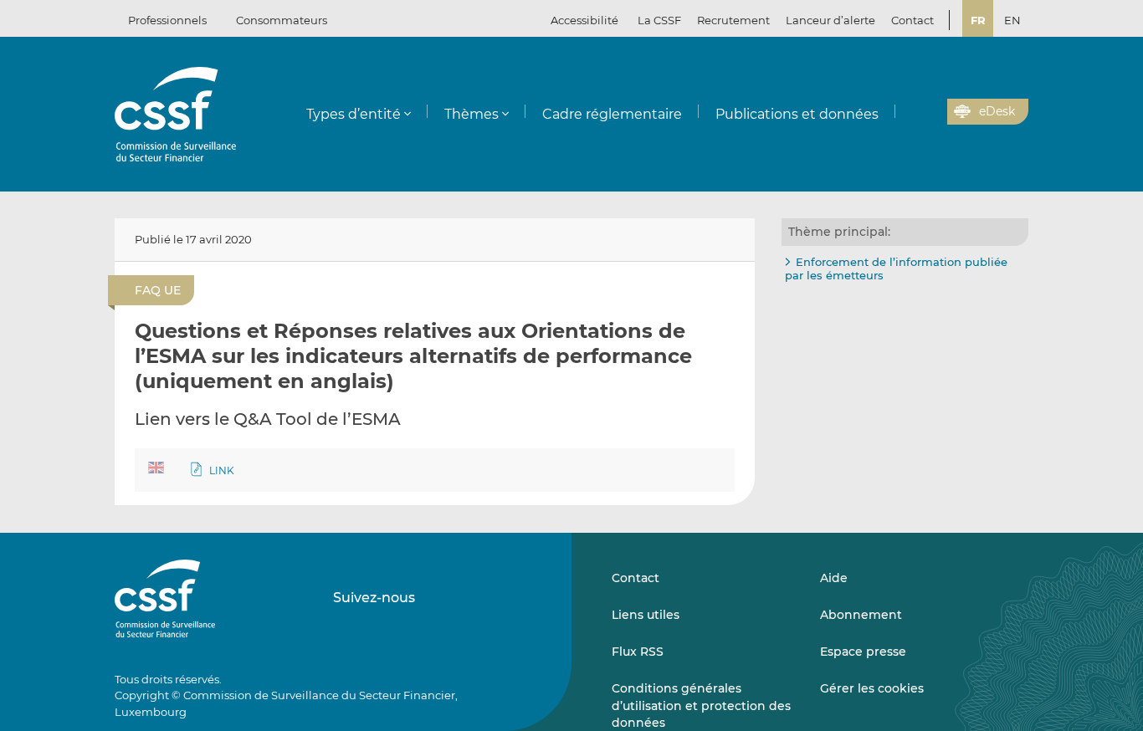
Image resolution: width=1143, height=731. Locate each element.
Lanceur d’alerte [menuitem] (830, 20)
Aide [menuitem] (834, 577)
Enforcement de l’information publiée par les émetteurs (896, 268)
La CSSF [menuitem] (659, 20)
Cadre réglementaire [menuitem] (612, 114)
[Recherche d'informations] (908, 112)
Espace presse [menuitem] (863, 651)
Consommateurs (281, 20)
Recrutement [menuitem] (733, 20)
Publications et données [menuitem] (797, 114)
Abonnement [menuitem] (861, 614)
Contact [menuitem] (912, 20)
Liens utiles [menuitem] (645, 614)
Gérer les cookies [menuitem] (872, 688)
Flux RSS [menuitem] (638, 651)
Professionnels (167, 20)
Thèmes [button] (471, 114)
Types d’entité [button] (353, 114)
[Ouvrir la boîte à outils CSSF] (928, 112)
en (1012, 20)
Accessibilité (584, 20)
